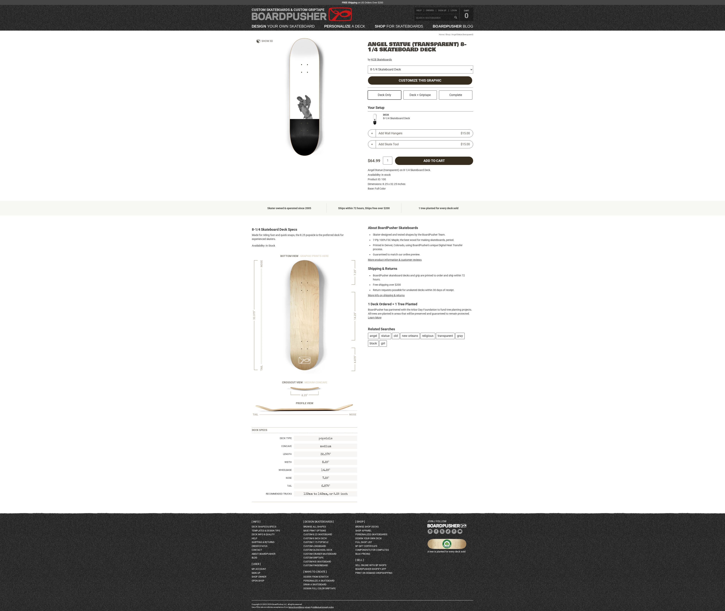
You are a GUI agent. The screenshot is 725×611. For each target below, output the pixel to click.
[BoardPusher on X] (442, 531)
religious (427, 336)
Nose (289, 478)
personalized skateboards (371, 534)
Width (288, 462)
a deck (344, 26)
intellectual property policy (323, 607)
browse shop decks (367, 526)
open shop (258, 580)
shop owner (259, 576)
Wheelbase (285, 470)
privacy (308, 607)
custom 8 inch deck (315, 538)
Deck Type (286, 438)
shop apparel (363, 530)
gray (460, 336)
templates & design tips (266, 530)
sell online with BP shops (370, 565)
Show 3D (267, 41)
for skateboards (399, 26)
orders (430, 10)
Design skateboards (318, 521)
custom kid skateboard (317, 561)
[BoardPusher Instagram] (430, 531)
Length (287, 454)
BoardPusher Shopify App (370, 569)
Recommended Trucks (279, 494)
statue (385, 336)
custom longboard (314, 546)
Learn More (374, 317)
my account (259, 569)
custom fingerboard (315, 565)
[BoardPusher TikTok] (448, 531)
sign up (442, 10)
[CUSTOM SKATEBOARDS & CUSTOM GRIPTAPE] (302, 20)
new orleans (410, 336)
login (454, 10)
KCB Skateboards (381, 59)
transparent (445, 336)
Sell (360, 560)
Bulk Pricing (362, 554)
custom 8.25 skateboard (317, 534)
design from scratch (316, 576)
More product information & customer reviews (395, 259)
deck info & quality (263, 534)
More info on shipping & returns (386, 295)
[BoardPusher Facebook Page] (436, 531)
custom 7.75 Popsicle (316, 542)
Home (441, 34)
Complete (455, 95)
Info (256, 521)
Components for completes (372, 550)
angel (373, 336)
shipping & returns (263, 542)
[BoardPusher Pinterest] (454, 531)
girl (383, 343)
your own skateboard (283, 26)
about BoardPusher (263, 554)
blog (453, 26)
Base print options (314, 530)
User (256, 563)
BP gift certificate (366, 546)
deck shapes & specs (264, 526)
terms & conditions (296, 607)
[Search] (455, 17)
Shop (448, 34)
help (419, 10)
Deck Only (384, 95)
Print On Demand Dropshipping (373, 573)
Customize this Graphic (420, 80)
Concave (286, 446)
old (396, 336)
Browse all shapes (314, 526)
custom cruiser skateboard (319, 554)
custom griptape (313, 557)
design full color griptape (319, 588)
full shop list (363, 542)
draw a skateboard (314, 584)
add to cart (434, 161)
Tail (289, 486)
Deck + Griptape (420, 95)
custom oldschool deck (317, 550)
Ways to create (315, 571)
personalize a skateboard (319, 580)
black (373, 343)
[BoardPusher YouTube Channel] (459, 531)
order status (259, 546)
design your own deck (368, 538)
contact (257, 550)
